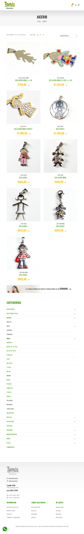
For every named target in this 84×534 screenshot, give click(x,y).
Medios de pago (11, 511)
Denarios (9, 334)
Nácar (9, 371)
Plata (8, 443)
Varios (9, 396)
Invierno (10, 430)
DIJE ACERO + (23, 226)
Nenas (9, 375)
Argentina (10, 413)
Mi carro (58, 511)
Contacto (9, 514)
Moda (8, 438)
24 (40, 35)
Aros (8, 326)
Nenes (8, 380)
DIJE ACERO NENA (60, 177)
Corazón (9, 355)
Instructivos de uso (12, 507)
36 (43, 35)
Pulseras (10, 400)
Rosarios (9, 404)
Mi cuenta (58, 514)
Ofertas (33, 517)
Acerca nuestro (35, 507)
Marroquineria (12, 434)
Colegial (10, 426)
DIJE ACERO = (60, 129)
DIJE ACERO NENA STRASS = (23, 129)
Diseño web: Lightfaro (62, 526)
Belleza (9, 417)
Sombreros (10, 447)
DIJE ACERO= (60, 226)
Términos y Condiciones (13, 517)
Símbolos (10, 388)
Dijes (8, 338)
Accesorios (11, 309)
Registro (33, 511)
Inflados (9, 363)
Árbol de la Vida (12, 347)
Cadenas (9, 330)
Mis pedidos (59, 517)
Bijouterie (10, 421)
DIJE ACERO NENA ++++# (23, 80)
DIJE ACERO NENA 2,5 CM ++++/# (60, 80)
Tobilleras (10, 409)
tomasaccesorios (13, 478)
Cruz (8, 359)
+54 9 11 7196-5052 (13, 498)
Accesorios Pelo (12, 313)
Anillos (9, 322)
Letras (9, 367)
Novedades (34, 514)
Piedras (9, 384)
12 (37, 35)
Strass (9, 392)
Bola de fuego (11, 351)
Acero (9, 318)
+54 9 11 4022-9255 (13, 495)
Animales (9, 342)
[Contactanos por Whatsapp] (5, 529)
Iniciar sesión (60, 507)
